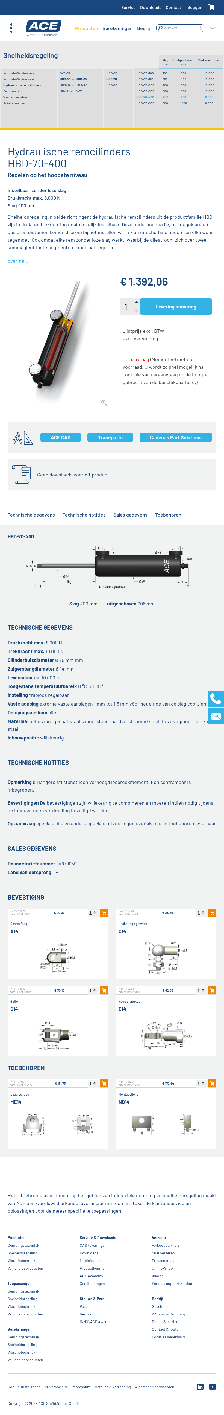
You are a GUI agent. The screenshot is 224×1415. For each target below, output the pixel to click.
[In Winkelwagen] (104, 913)
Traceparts (110, 437)
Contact (173, 7)
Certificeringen (92, 1283)
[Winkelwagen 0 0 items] (211, 7)
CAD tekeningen (93, 1245)
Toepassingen (20, 1283)
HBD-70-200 (145, 85)
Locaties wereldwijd (168, 1337)
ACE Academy (91, 1275)
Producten (17, 1237)
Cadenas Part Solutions (176, 437)
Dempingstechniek (23, 1245)
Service (128, 7)
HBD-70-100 (145, 73)
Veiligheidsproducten (25, 1268)
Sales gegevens (130, 515)
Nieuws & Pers (92, 1298)
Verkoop (159, 1237)
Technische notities (84, 515)
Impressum (80, 1386)
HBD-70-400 (145, 97)
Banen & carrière (165, 1321)
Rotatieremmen (14, 103)
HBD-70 (111, 79)
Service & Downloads (98, 1237)
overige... (18, 261)
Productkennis (92, 1268)
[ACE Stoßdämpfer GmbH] (43, 28)
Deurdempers (12, 91)
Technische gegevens (31, 515)
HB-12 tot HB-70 (71, 91)
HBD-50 (111, 73)
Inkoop (158, 1275)
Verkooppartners (166, 1245)
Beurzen (86, 1314)
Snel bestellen (163, 1253)
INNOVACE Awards (95, 1321)
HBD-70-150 (145, 79)
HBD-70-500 (145, 103)
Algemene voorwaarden (154, 1386)
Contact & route (165, 1329)
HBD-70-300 (145, 91)
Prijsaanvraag (163, 1260)
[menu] (113, 28)
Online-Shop (162, 1268)
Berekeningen (20, 1329)
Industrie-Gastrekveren (19, 79)
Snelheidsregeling (22, 1253)
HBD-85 (111, 85)
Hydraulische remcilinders (22, 85)
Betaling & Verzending (113, 1386)
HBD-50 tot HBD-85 (73, 79)
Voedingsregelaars (16, 97)
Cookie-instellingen (24, 1386)
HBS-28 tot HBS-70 (73, 85)
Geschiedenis (163, 1306)
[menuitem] (86, 28)
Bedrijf (157, 1298)
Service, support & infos (172, 1283)
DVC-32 (65, 73)
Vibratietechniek (21, 1260)
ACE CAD (60, 437)
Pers (83, 1306)
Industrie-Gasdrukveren (19, 73)
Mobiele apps (91, 1260)
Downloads (150, 7)
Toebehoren (168, 515)
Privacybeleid (56, 1386)
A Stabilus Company (168, 1314)
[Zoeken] (200, 28)
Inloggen (193, 7)
